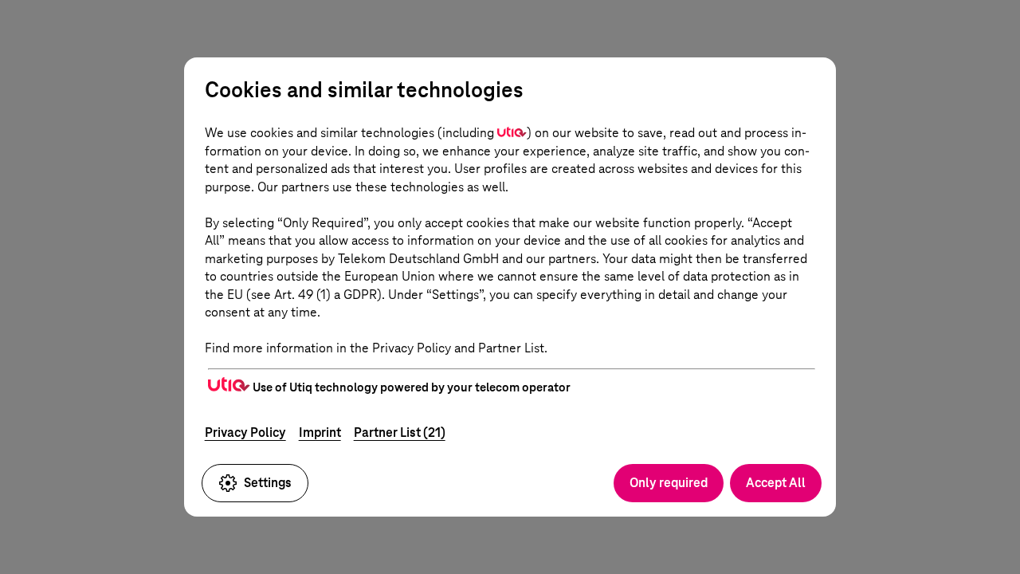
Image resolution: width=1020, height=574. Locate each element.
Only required (669, 482)
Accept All (776, 482)
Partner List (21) (399, 432)
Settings (268, 482)
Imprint (320, 432)
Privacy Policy (245, 432)
